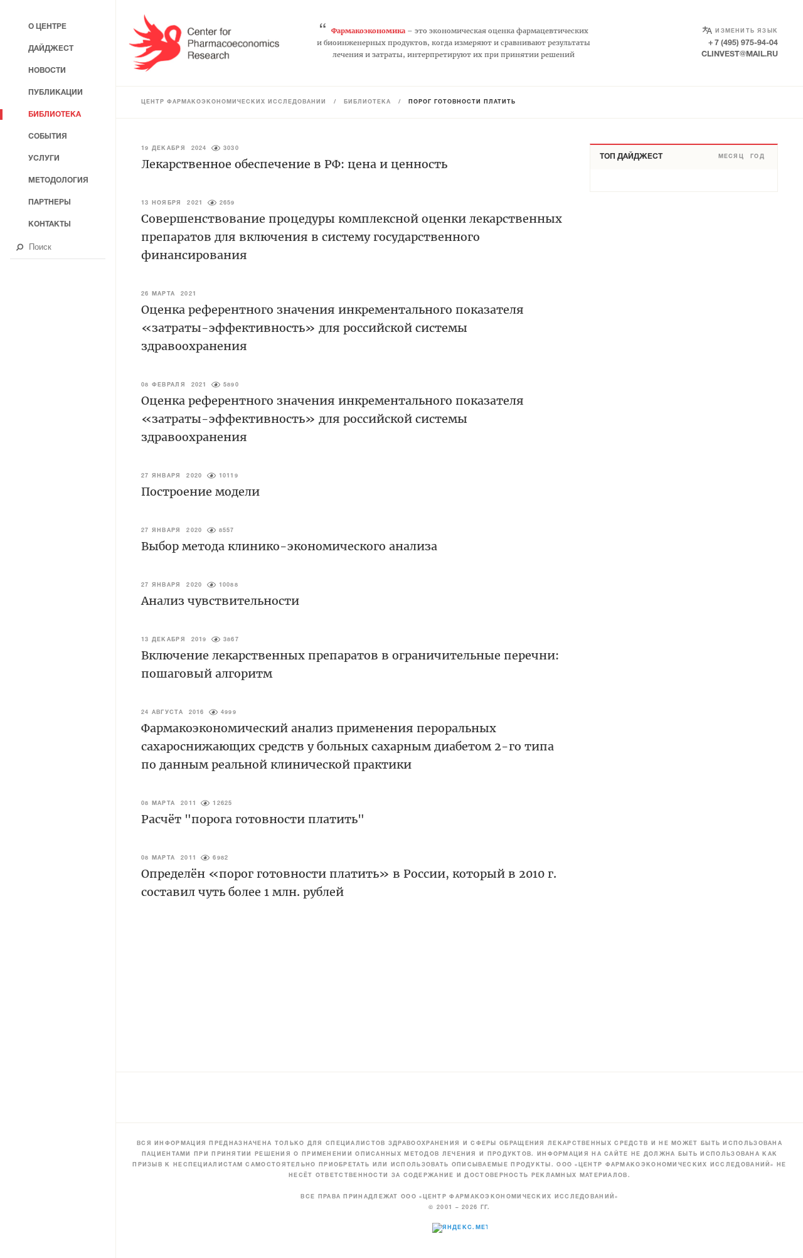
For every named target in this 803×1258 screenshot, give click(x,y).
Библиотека (367, 102)
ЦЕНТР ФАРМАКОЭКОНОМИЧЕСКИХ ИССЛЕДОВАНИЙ (233, 102)
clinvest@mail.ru (739, 54)
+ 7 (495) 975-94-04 (743, 43)
